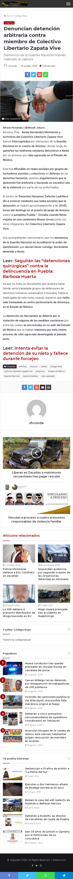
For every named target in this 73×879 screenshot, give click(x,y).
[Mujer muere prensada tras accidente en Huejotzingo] (54, 594)
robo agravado (48, 376)
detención (40, 371)
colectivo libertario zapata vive (18, 371)
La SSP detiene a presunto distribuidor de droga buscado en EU (19, 613)
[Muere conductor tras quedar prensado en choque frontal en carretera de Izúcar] (12, 668)
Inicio (9, 15)
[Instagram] (41, 866)
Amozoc (34, 366)
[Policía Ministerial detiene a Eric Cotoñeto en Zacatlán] (19, 553)
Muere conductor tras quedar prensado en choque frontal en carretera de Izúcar (45, 667)
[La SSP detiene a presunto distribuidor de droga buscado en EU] (19, 594)
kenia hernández (30, 376)
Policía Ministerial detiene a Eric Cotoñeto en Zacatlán (18, 572)
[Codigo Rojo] (15, 4)
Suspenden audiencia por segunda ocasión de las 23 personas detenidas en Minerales (54, 574)
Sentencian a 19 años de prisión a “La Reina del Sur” (47, 770)
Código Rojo (20, 15)
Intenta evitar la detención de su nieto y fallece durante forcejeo (35, 353)
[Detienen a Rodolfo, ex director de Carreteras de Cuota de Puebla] (12, 821)
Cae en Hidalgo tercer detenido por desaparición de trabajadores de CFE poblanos (47, 684)
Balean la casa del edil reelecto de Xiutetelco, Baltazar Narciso (47, 802)
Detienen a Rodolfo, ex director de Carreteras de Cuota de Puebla (47, 817)
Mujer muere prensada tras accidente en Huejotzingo (53, 613)
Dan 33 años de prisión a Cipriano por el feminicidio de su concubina (47, 835)
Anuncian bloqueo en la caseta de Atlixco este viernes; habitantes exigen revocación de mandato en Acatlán (47, 736)
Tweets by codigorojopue (17, 639)
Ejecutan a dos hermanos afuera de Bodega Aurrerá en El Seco (46, 786)
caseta (44, 366)
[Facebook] (32, 866)
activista (23, 366)
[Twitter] (36, 866)
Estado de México (56, 371)
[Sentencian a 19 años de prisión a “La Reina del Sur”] (12, 773)
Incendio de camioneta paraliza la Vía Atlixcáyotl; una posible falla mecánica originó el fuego (47, 700)
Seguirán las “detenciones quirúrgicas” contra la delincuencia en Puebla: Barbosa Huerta (36, 268)
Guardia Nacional (12, 376)
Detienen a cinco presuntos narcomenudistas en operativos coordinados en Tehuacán (46, 717)
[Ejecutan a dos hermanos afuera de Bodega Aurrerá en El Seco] (12, 789)
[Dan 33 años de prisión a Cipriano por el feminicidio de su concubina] (12, 836)
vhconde (12, 66)
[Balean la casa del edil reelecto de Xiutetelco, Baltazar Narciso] (12, 805)
